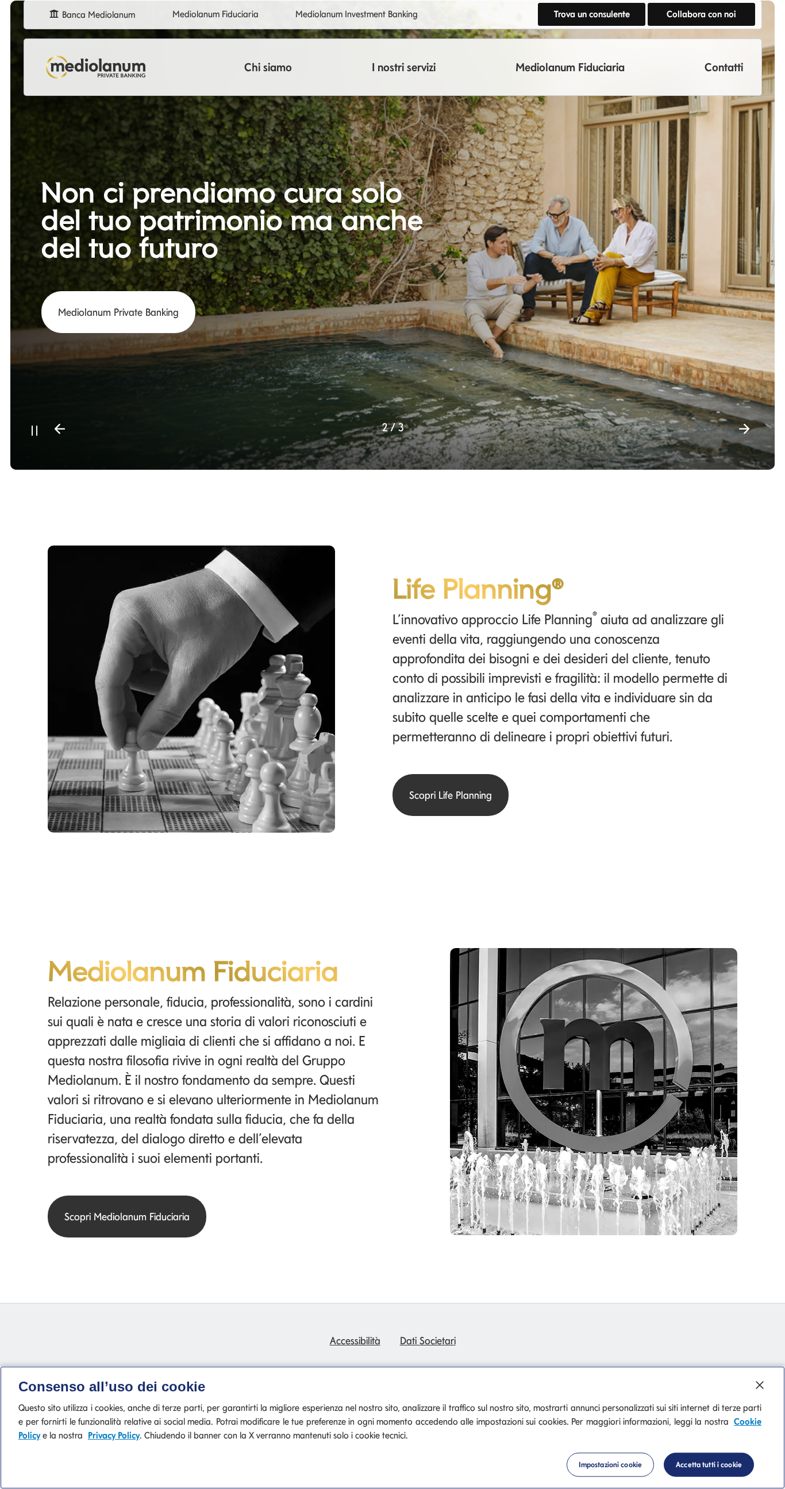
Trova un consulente (592, 14)
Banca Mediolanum (97, 14)
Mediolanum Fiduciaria (215, 14)
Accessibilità (355, 1341)
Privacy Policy (114, 1435)
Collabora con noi (701, 14)
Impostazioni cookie (610, 1464)
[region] (392, 1427)
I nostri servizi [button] (404, 67)
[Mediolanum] (96, 67)
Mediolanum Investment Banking (356, 14)
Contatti (724, 67)
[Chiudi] (759, 1385)
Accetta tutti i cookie (709, 1464)
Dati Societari (428, 1341)
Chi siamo (268, 67)
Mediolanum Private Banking (118, 312)
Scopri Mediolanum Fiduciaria (127, 1216)
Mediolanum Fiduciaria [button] (570, 67)
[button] (34, 429)
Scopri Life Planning (450, 795)
